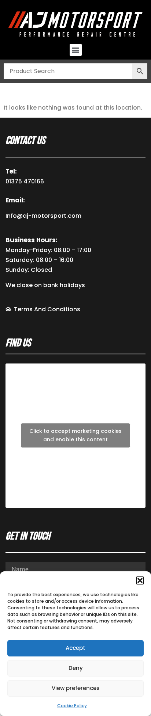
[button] (140, 580)
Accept (75, 648)
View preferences (76, 688)
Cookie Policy (72, 705)
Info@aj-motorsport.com (43, 216)
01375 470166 (24, 181)
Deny (76, 668)
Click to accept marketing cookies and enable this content (75, 435)
